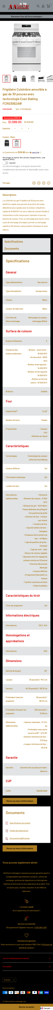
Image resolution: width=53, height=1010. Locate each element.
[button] (26, 152)
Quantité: (7, 128)
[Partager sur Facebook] (34, 183)
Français (7, 980)
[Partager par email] (48, 183)
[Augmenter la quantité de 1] (28, 128)
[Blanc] (17, 143)
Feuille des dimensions (18, 831)
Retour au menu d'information (19, 801)
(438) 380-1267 (41, 927)
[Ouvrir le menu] (4, 6)
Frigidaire (7, 109)
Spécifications (14, 241)
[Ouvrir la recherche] (38, 6)
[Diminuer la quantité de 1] (15, 128)
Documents (12, 248)
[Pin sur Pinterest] (39, 183)
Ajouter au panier (26, 1007)
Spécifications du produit (19, 823)
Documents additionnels (19, 838)
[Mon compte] (43, 6)
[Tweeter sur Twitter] (44, 183)
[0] (48, 6)
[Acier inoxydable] (7, 143)
